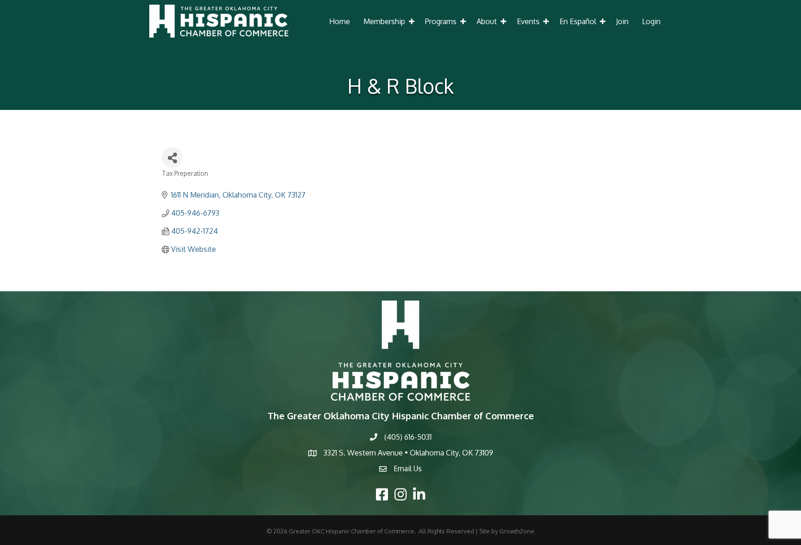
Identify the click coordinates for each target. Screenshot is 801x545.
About (487, 21)
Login (651, 21)
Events (528, 21)
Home (339, 21)
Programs (441, 21)
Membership (384, 21)
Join (622, 21)
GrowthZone (516, 531)
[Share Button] (172, 157)
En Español (577, 21)
